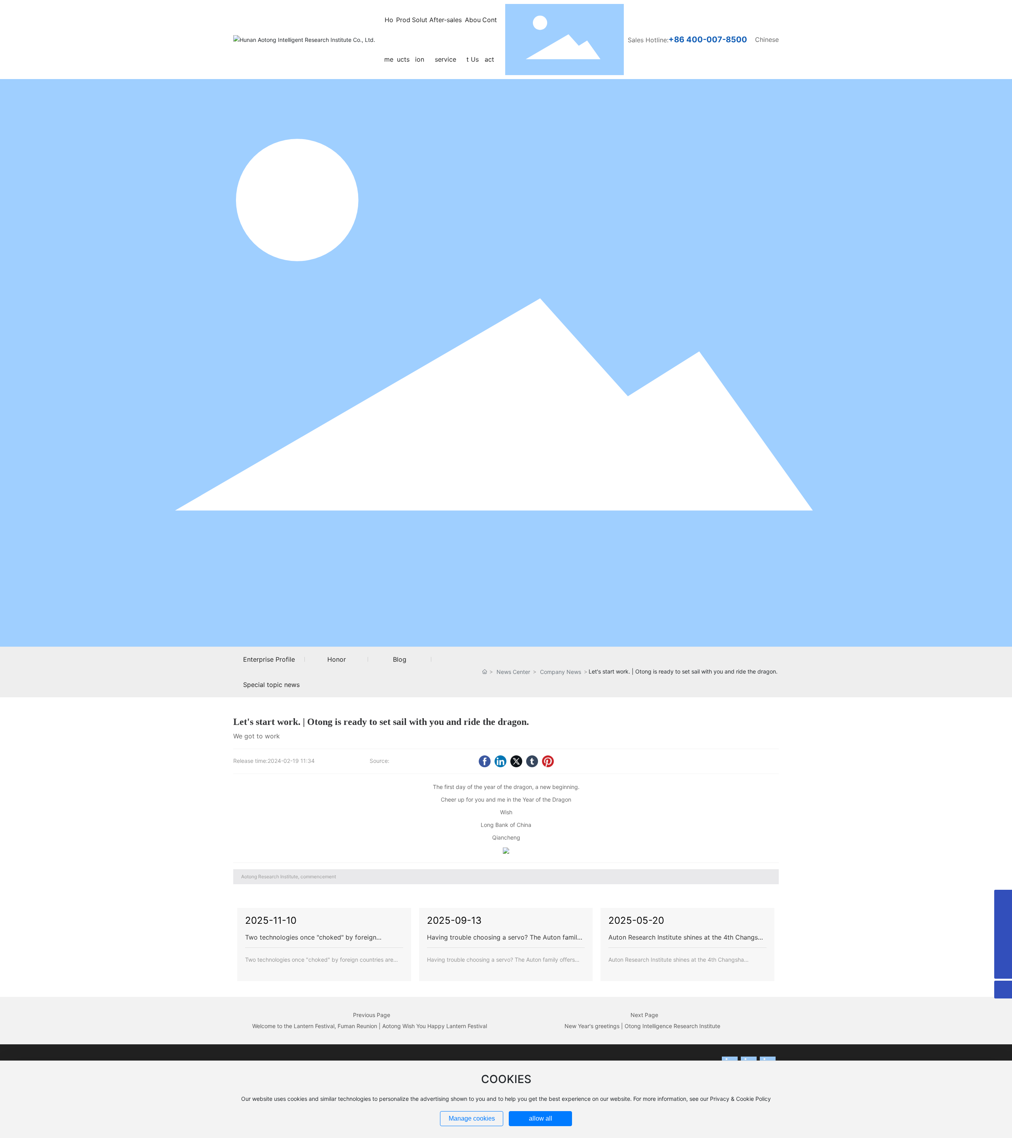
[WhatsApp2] (1003, 916)
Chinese (767, 39)
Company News (560, 671)
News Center (513, 671)
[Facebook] (485, 761)
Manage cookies (472, 1118)
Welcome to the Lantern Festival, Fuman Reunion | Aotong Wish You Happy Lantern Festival (369, 1026)
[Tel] (1003, 952)
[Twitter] (516, 761)
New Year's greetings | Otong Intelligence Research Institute (642, 1026)
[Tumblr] (532, 761)
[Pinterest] (548, 761)
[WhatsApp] (1003, 934)
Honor (336, 659)
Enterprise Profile (269, 659)
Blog (399, 659)
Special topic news (271, 685)
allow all (540, 1118)
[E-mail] (1003, 899)
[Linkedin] (500, 761)
